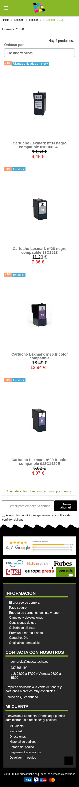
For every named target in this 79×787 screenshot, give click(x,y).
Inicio (6, 19)
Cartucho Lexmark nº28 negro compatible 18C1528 (40, 251)
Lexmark (19, 19)
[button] (6, 8)
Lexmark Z (35, 19)
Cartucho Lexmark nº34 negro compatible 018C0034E (40, 145)
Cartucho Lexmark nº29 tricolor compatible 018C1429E (39, 462)
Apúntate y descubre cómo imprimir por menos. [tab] (39, 491)
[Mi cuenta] (66, 8)
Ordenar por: (14, 45)
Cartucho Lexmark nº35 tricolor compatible (39, 356)
